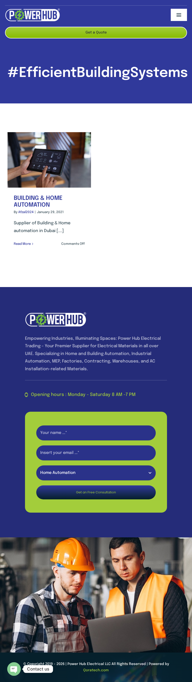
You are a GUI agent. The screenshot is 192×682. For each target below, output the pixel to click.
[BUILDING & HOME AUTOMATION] (49, 160)
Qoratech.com (96, 670)
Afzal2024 (26, 212)
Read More (22, 244)
